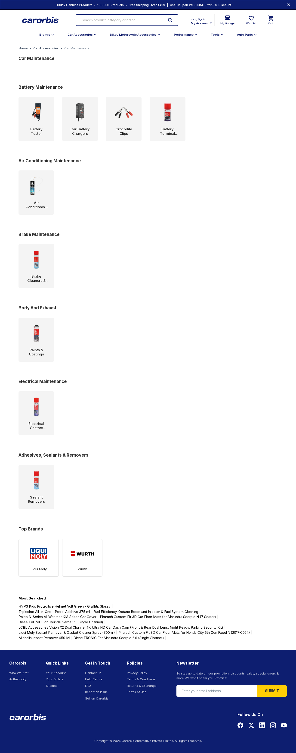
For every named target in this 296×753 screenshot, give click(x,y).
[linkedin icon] (262, 725)
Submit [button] (272, 691)
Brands (44, 34)
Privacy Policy (137, 673)
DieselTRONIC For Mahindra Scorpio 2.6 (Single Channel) (119, 638)
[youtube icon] (284, 725)
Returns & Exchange (142, 685)
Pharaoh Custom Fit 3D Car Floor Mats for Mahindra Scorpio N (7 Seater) (158, 617)
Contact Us (93, 673)
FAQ (88, 685)
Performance (184, 34)
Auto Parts (245, 34)
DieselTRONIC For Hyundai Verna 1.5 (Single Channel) (60, 622)
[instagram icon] (273, 725)
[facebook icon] (240, 725)
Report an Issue (96, 692)
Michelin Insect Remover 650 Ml (44, 638)
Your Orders (54, 679)
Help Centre (93, 679)
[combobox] (121, 20)
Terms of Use (136, 692)
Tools (215, 34)
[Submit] (170, 20)
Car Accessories (80, 34)
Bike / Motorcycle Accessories (133, 34)
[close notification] (288, 4)
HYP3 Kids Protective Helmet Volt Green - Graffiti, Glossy (64, 606)
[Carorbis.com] (40, 20)
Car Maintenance (76, 48)
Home (23, 48)
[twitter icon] (251, 725)
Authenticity (17, 679)
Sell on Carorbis (96, 698)
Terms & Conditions (141, 679)
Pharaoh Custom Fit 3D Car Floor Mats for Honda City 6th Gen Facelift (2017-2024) (184, 632)
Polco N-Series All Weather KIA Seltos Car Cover (57, 617)
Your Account (56, 673)
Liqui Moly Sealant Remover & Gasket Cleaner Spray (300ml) (66, 632)
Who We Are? (19, 673)
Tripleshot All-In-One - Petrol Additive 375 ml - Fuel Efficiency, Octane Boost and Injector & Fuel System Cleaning (108, 611)
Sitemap (52, 685)
